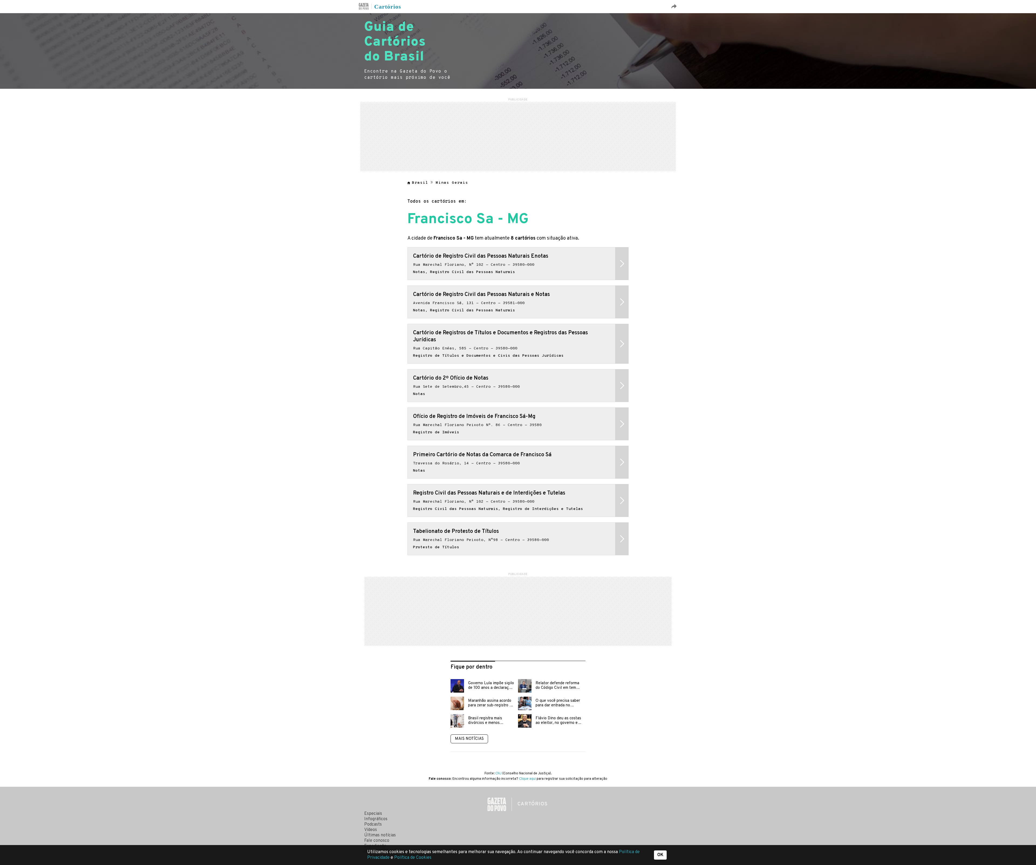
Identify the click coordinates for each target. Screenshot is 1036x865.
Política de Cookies (412, 857)
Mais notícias (469, 738)
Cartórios (387, 7)
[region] (518, 136)
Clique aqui (527, 779)
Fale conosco (376, 840)
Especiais (373, 813)
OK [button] (660, 855)
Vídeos (370, 830)
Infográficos (375, 819)
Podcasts (373, 824)
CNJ (498, 773)
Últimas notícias (380, 835)
